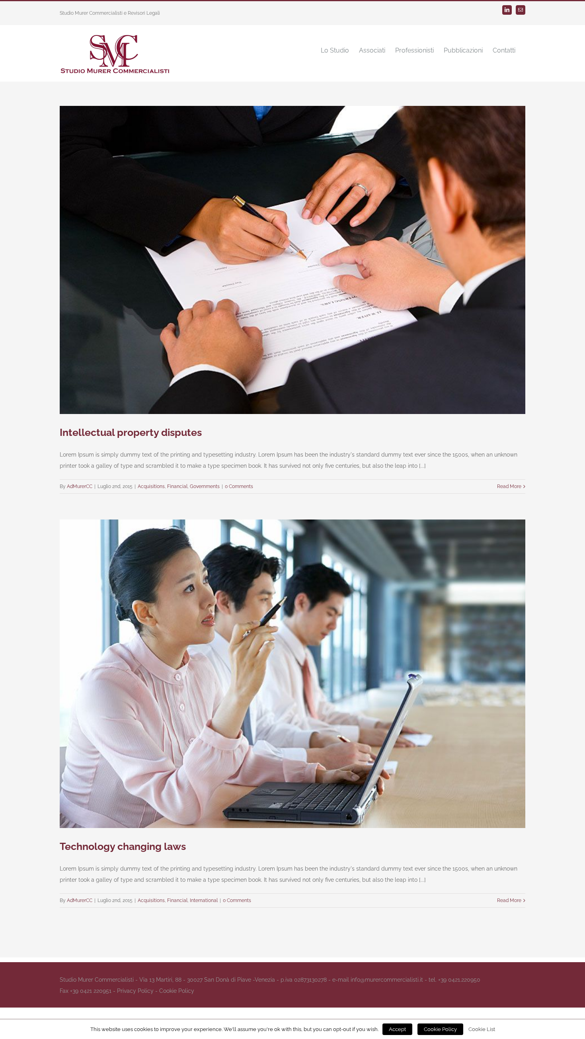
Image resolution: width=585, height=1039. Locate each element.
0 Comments (239, 486)
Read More (509, 486)
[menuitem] (335, 50)
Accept (397, 1029)
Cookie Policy (176, 991)
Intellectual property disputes (131, 432)
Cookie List (481, 1029)
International (204, 900)
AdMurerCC (79, 486)
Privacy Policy (135, 991)
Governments (205, 486)
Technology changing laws (123, 846)
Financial (177, 486)
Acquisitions (151, 486)
